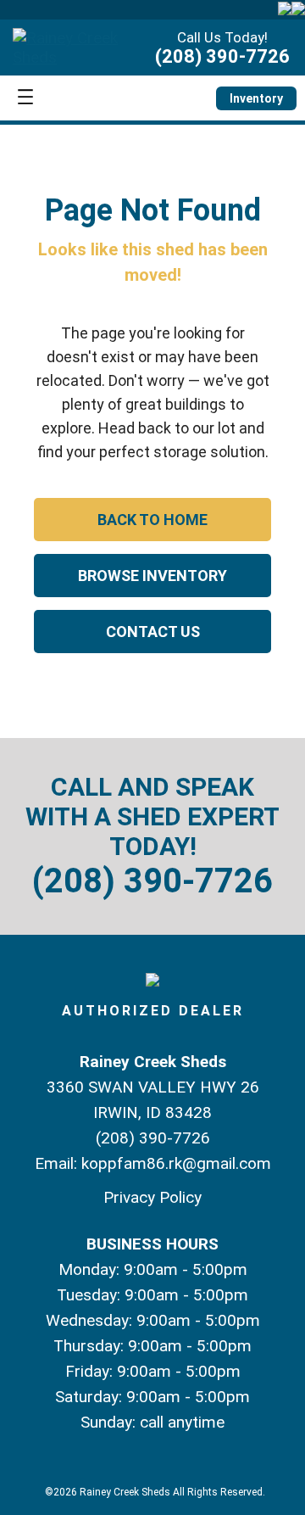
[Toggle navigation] (25, 97)
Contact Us (153, 631)
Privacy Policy (152, 1197)
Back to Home (152, 519)
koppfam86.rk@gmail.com (176, 1163)
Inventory (256, 98)
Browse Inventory (152, 575)
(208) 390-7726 (222, 56)
